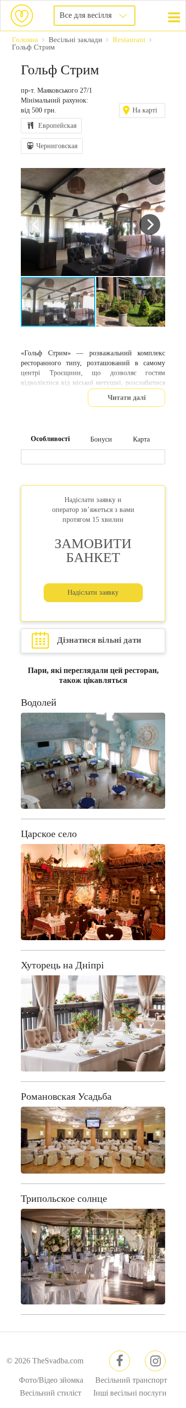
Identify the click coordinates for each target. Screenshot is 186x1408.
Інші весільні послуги (130, 1393)
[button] (156, 177)
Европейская (57, 125)
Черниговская (56, 146)
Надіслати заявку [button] (93, 592)
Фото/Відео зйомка (51, 1380)
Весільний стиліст (50, 1393)
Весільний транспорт (131, 1380)
